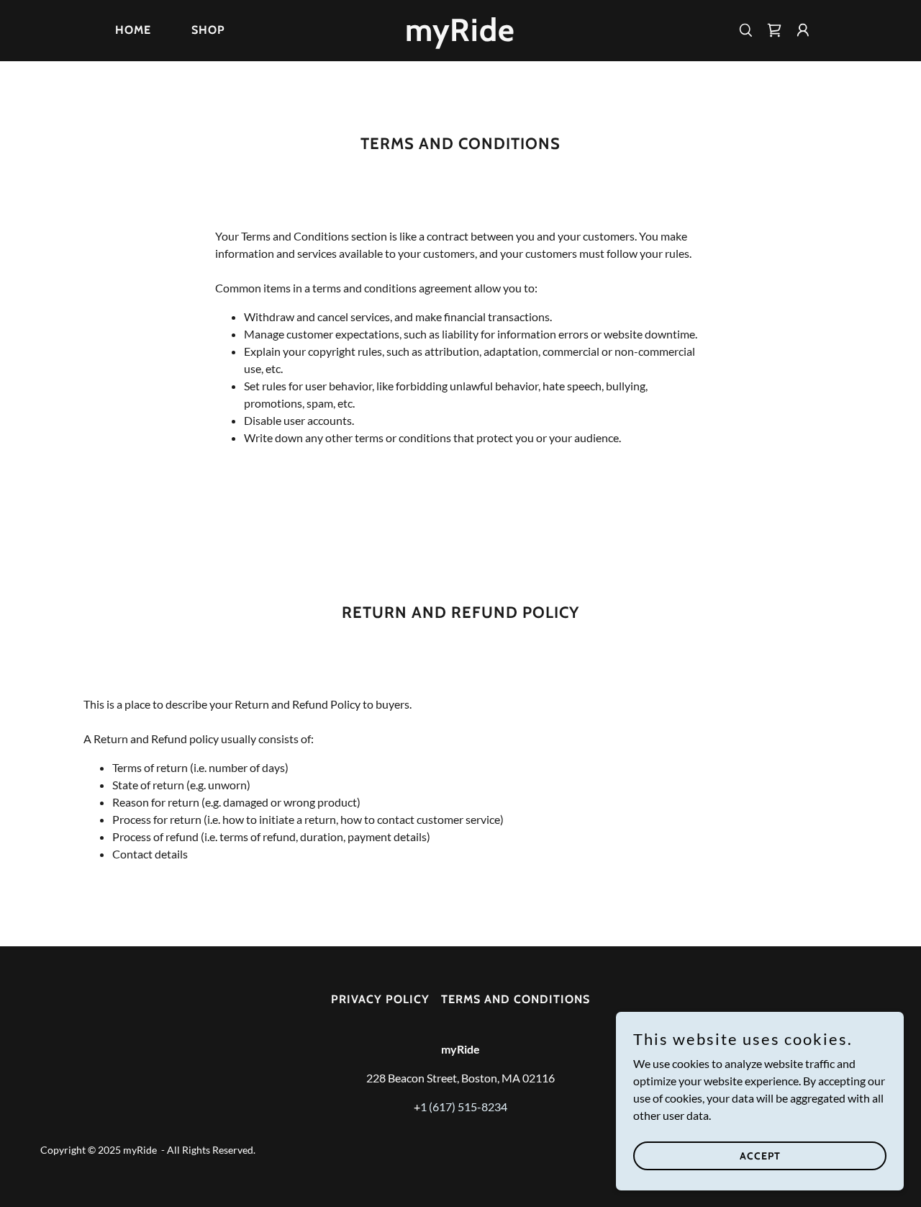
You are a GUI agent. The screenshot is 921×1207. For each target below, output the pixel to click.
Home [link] (133, 30)
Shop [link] (208, 30)
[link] (461, 36)
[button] (803, 30)
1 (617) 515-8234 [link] (463, 1106)
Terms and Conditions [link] (515, 999)
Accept (760, 1155)
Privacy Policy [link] (380, 999)
